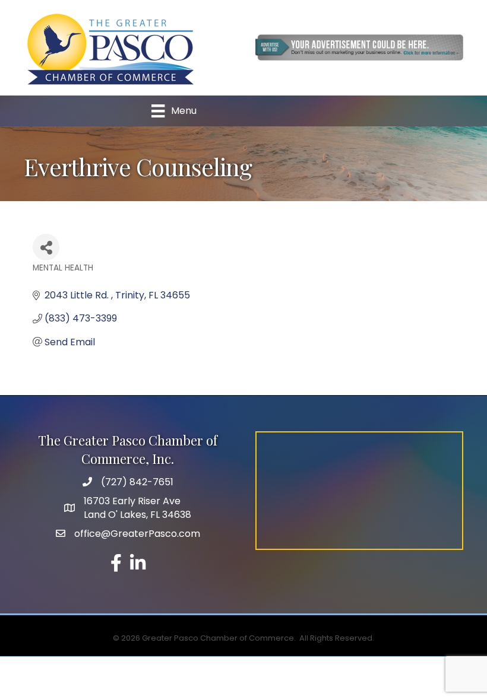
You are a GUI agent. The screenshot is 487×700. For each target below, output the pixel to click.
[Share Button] (46, 247)
